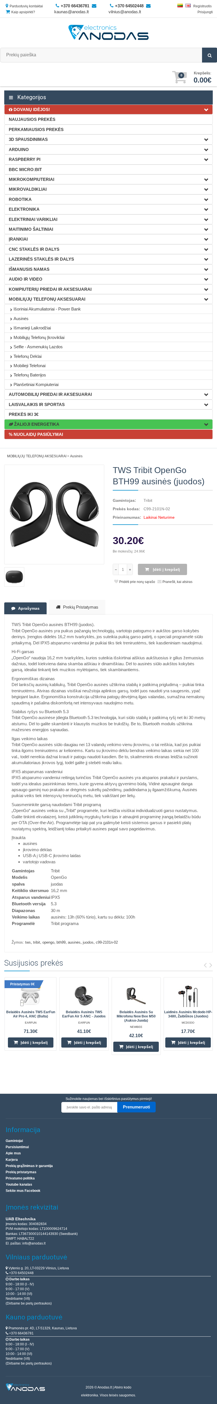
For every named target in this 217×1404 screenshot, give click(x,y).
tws (28, 942)
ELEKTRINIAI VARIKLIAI (33, 219)
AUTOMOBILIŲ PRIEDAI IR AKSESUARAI (50, 394)
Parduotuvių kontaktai (26, 6)
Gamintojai (14, 1141)
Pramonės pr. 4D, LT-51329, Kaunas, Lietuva (42, 1328)
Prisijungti (205, 12)
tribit (36, 942)
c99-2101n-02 (107, 942)
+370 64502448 (21, 1273)
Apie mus (13, 1153)
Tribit (148, 500)
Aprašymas (29, 608)
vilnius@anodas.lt (124, 11)
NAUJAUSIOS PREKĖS (32, 119)
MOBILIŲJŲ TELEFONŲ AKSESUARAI (47, 299)
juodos (88, 942)
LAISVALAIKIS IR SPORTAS (37, 404)
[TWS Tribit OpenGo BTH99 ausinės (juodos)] (54, 514)
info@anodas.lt (33, 1243)
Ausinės (21, 318)
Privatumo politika (20, 1178)
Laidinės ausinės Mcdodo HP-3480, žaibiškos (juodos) (188, 1014)
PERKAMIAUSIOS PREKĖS (36, 129)
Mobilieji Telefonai (29, 365)
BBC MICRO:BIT (25, 169)
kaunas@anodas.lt (71, 11)
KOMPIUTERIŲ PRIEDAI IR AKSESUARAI (50, 289)
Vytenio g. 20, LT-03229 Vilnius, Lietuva (38, 1268)
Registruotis (202, 6)
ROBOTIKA (20, 199)
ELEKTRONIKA (24, 209)
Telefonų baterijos (30, 374)
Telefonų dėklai (28, 356)
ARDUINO (19, 149)
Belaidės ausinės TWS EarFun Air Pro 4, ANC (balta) (30, 1014)
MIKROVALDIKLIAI (28, 189)
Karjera (12, 1160)
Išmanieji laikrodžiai (32, 327)
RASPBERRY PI (24, 159)
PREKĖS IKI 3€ (23, 414)
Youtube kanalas (19, 1184)
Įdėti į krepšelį (166, 569)
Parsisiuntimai (17, 1147)
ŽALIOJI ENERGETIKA (36, 424)
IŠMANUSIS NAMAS (29, 269)
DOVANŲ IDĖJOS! (31, 109)
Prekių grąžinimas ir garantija (29, 1166)
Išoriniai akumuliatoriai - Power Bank (47, 309)
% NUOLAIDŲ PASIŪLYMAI (36, 434)
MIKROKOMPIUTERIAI (31, 179)
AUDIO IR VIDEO (25, 279)
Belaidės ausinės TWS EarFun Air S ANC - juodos (84, 1014)
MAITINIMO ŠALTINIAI (31, 229)
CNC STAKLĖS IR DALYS (34, 249)
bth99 (61, 942)
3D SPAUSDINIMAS (28, 139)
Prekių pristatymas (80, 607)
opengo (48, 942)
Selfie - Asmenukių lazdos (38, 346)
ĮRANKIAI (18, 239)
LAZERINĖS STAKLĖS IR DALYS (41, 259)
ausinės (74, 942)
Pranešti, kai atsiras (177, 582)
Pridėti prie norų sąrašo (136, 582)
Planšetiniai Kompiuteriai (36, 384)
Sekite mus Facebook (23, 1191)
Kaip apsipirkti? (23, 12)
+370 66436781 (21, 1333)
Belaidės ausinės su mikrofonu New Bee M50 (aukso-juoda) (136, 1016)
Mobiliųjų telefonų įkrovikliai (39, 337)
